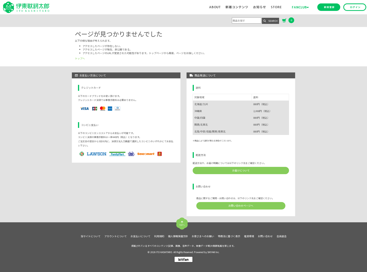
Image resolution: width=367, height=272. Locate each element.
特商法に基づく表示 (229, 236)
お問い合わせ (265, 236)
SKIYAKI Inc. (213, 252)
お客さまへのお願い (203, 236)
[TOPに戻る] (182, 222)
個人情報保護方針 (178, 236)
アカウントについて (115, 236)
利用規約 (159, 236)
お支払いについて (140, 236)
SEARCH (272, 21)
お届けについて (241, 170)
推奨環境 (249, 236)
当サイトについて (91, 236)
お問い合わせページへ (240, 205)
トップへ (80, 58)
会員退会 (282, 236)
